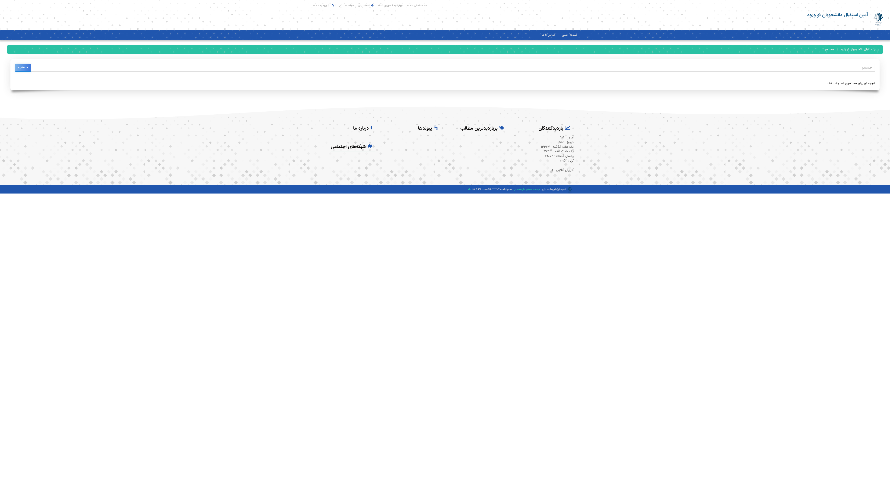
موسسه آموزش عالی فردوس (527, 189)
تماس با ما (548, 34)
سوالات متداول (346, 6)
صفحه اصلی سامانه (417, 6)
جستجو (829, 49)
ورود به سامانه (320, 6)
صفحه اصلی (569, 34)
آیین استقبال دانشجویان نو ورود (860, 49)
